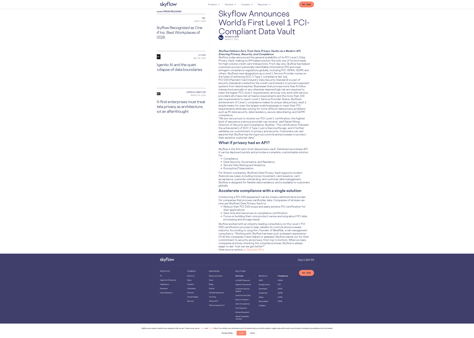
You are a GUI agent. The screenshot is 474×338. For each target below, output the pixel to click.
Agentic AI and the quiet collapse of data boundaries (179, 67)
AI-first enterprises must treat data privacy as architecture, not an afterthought (180, 106)
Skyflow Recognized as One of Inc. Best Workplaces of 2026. (179, 32)
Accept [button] (241, 333)
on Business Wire (253, 249)
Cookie (202, 328)
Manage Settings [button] (227, 333)
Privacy (210, 328)
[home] (168, 4)
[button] (214, 4)
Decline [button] (252, 333)
